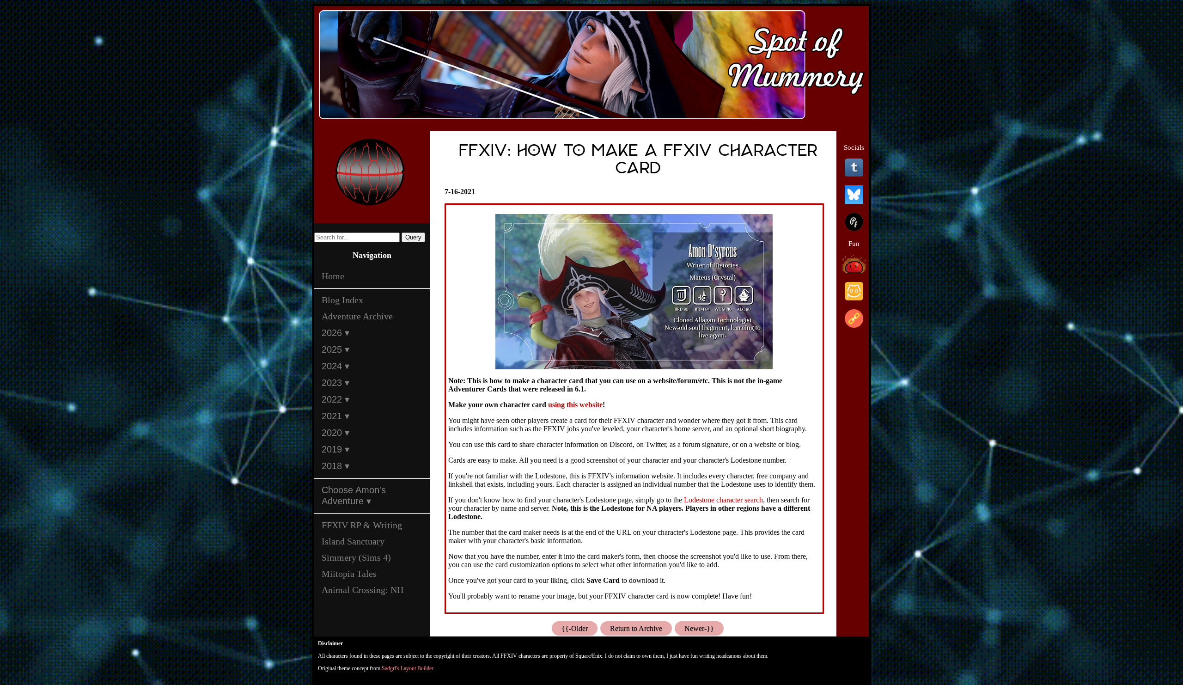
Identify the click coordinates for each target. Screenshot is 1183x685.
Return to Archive (636, 628)
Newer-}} (699, 628)
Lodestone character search (723, 500)
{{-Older (574, 628)
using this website (575, 405)
